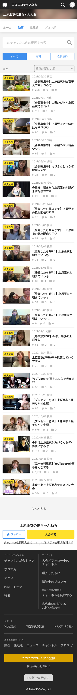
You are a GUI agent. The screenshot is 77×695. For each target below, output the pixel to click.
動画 (21, 27)
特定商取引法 (35, 626)
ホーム (7, 27)
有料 (38, 56)
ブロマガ (50, 27)
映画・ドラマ (13, 587)
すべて (14, 56)
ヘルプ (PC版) (63, 626)
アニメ (8, 578)
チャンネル (49, 645)
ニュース (32, 645)
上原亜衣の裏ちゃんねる (19, 14)
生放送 (34, 27)
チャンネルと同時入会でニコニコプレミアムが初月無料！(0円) (38, 544)
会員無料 (62, 56)
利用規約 (10, 626)
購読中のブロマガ (54, 581)
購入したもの (51, 573)
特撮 (7, 595)
